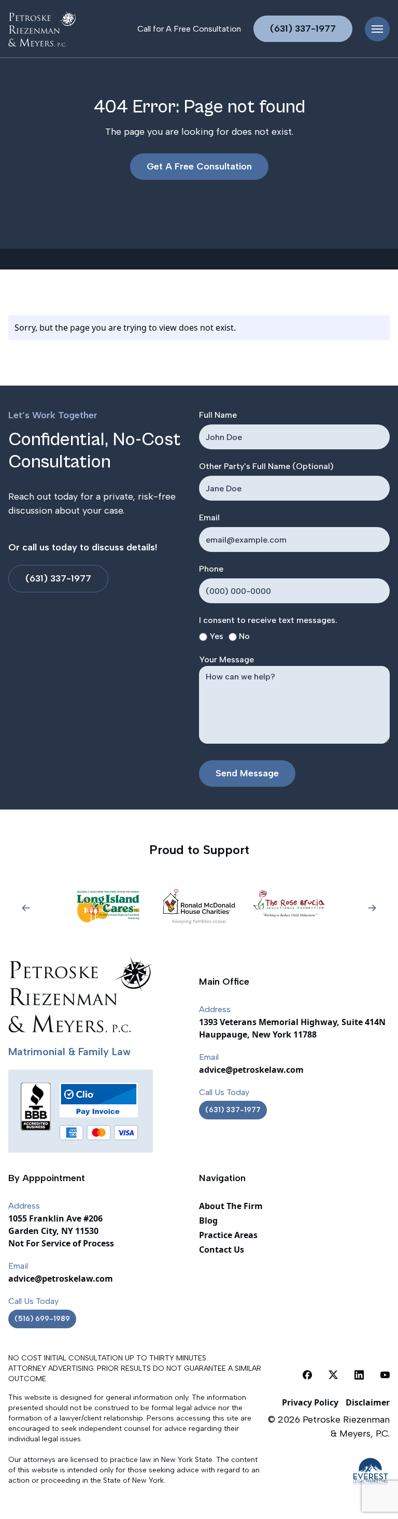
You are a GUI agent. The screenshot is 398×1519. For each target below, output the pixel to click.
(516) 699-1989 (42, 1318)
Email (209, 517)
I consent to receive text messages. (268, 620)
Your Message (226, 659)
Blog (208, 1220)
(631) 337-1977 (303, 28)
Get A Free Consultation (199, 166)
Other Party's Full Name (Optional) (266, 466)
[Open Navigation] (377, 29)
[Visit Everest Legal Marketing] (326, 1471)
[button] (25, 908)
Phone (211, 569)
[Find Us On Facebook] (307, 1375)
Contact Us (221, 1249)
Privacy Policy (310, 1402)
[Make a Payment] (98, 1099)
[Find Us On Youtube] (385, 1375)
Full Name (218, 415)
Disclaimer (368, 1402)
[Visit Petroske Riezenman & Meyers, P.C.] (42, 28)
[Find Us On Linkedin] (359, 1375)
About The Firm (231, 1206)
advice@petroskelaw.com (251, 1069)
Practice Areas (228, 1235)
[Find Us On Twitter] (333, 1375)
